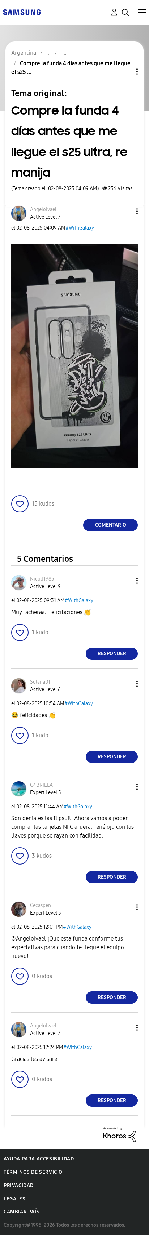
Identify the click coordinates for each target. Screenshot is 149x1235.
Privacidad (19, 1185)
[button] (125, 211)
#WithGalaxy (79, 228)
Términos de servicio (33, 1172)
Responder (112, 653)
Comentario (110, 525)
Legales (14, 1199)
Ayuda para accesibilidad (39, 1159)
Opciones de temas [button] (125, 71)
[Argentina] (22, 11)
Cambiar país (21, 1212)
